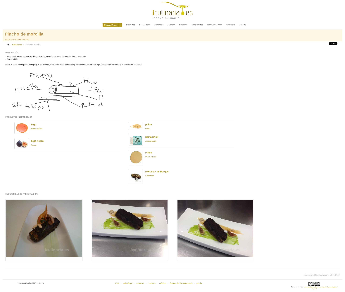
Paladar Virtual (110, 25)
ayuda (199, 283)
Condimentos (197, 25)
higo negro (37, 141)
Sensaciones (144, 25)
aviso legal (127, 283)
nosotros (151, 283)
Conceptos (159, 25)
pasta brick (151, 137)
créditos (162, 283)
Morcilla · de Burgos (157, 171)
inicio (117, 283)
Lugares (171, 25)
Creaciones (17, 45)
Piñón (148, 152)
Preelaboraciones (214, 25)
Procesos (183, 25)
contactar (140, 283)
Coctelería (230, 25)
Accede (242, 25)
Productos (130, 25)
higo (33, 124)
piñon (148, 124)
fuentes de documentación (181, 283)
